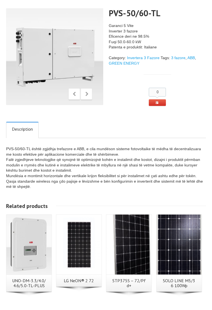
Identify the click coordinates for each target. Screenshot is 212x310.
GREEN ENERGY (124, 63)
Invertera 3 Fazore (143, 58)
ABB (191, 58)
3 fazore (178, 58)
